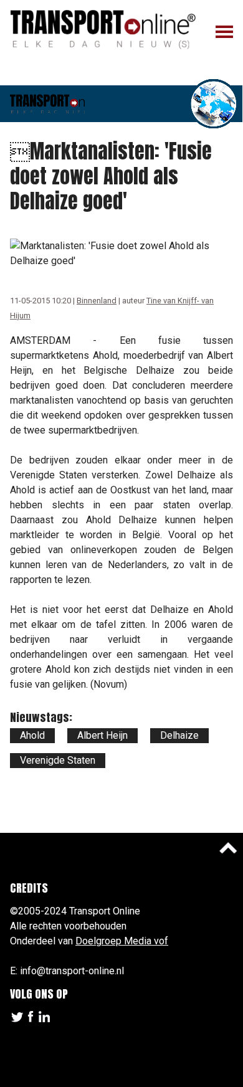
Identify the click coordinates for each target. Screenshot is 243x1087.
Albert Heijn (102, 735)
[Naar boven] (228, 848)
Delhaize (179, 735)
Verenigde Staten (57, 760)
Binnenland (97, 300)
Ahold (32, 735)
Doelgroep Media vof (121, 941)
